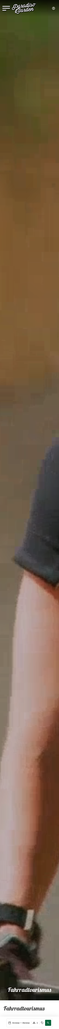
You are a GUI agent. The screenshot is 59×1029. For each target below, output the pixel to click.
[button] (48, 1023)
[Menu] (5, 9)
